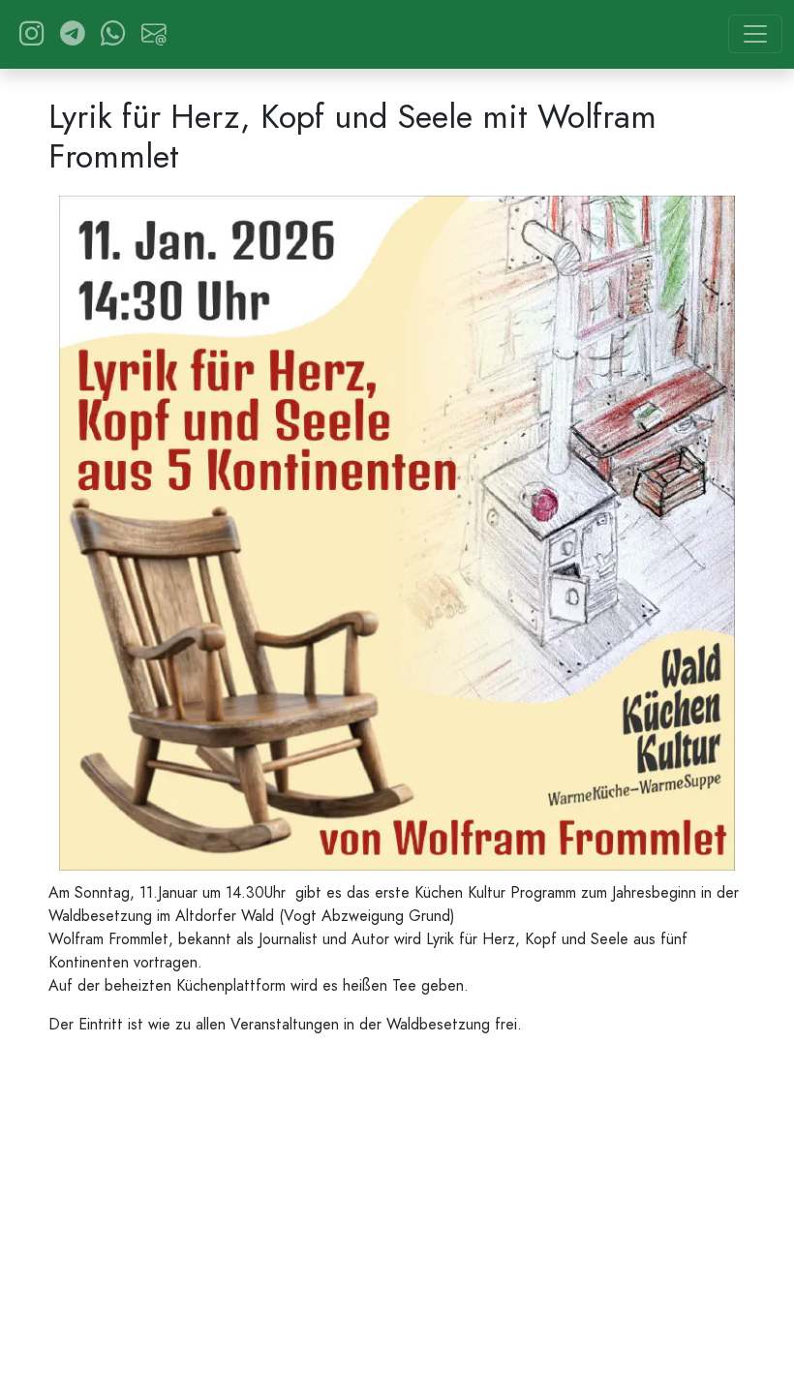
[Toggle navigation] (755, 34)
